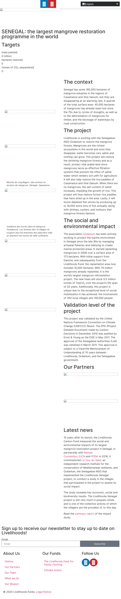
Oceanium (89, 233)
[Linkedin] (44, 4)
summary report (84, 513)
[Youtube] (52, 4)
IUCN (82, 456)
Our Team (10, 572)
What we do (12, 578)
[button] (90, 9)
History (9, 561)
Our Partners (12, 567)
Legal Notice (43, 591)
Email (5, 539)
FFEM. (94, 456)
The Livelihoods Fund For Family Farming (59, 563)
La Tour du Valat (91, 460)
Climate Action (53, 570)
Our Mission (12, 584)
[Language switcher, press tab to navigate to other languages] (100, 4)
